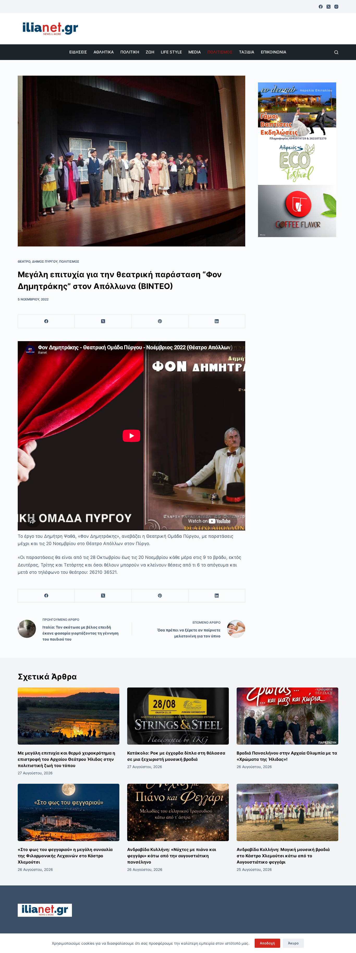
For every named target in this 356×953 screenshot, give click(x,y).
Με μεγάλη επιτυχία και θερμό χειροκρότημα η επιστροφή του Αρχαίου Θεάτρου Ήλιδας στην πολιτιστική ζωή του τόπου (66, 759)
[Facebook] (321, 7)
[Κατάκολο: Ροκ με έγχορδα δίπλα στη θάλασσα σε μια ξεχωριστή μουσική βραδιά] (178, 716)
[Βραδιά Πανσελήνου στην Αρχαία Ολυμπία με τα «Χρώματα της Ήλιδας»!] (287, 716)
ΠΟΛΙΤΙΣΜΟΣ (219, 52)
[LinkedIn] (216, 321)
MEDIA (194, 52)
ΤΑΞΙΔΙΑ (246, 52)
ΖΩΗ (150, 52)
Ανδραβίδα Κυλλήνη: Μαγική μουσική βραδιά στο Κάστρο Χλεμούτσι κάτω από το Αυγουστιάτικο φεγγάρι (283, 856)
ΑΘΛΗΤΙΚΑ (104, 52)
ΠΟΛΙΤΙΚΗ (129, 52)
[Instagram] (336, 7)
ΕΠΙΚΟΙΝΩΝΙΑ (273, 52)
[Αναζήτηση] (336, 52)
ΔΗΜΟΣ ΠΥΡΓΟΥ (44, 261)
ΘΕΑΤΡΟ (24, 261)
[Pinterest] (160, 321)
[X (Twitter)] (328, 7)
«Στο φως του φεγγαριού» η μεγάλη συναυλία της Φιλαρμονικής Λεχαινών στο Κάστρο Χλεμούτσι (65, 856)
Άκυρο (293, 943)
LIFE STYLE (171, 52)
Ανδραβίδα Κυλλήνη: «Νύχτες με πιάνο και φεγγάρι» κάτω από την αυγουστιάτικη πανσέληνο (171, 856)
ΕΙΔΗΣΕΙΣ (78, 52)
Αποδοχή (267, 943)
